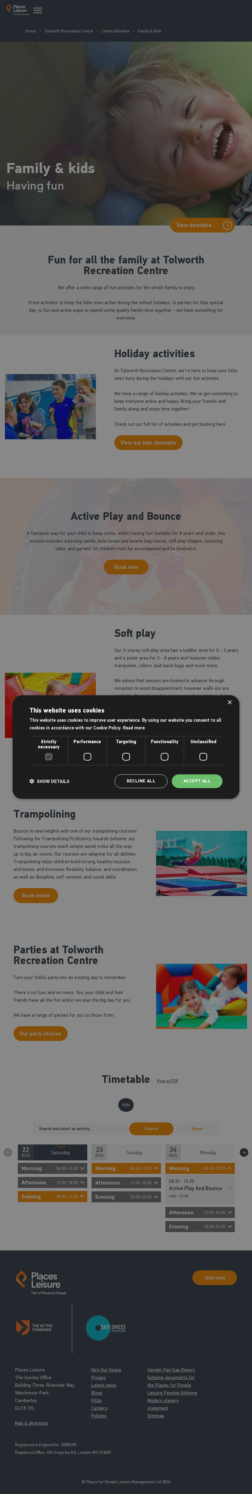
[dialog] (126, 747)
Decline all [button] (141, 781)
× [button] (229, 702)
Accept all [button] (197, 781)
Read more (134, 727)
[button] (49, 781)
